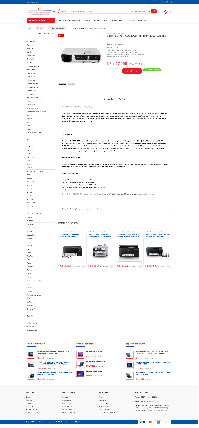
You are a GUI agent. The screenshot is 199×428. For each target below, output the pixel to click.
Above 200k (31, 203)
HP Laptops (31, 80)
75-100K (30, 199)
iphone (29, 245)
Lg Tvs (29, 302)
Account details (104, 406)
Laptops (61, 20)
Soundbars (30, 316)
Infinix (29, 242)
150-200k (30, 182)
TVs (104, 20)
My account (103, 400)
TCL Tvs (30, 319)
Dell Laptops (31, 76)
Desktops (30, 210)
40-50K (29, 192)
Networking (142, 20)
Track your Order (104, 409)
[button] (102, 34)
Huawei (29, 238)
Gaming (29, 52)
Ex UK (29, 129)
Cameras (30, 45)
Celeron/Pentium (32, 108)
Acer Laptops (31, 69)
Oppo (29, 259)
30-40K (29, 189)
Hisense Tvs (31, 298)
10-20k (29, 175)
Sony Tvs (30, 312)
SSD (28, 284)
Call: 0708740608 (166, 2)
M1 (28, 136)
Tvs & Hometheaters (34, 295)
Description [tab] (109, 99)
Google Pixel (31, 235)
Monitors (30, 220)
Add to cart (133, 71)
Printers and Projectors (57, 28)
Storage (29, 62)
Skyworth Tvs (31, 309)
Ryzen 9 (30, 157)
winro (29, 273)
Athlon (29, 101)
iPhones (97, 20)
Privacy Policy (103, 403)
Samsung (30, 266)
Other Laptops (32, 90)
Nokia (29, 252)
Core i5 (29, 118)
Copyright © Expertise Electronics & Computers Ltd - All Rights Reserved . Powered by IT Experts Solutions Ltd (57, 422)
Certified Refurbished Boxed (36, 112)
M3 (28, 143)
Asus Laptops (31, 73)
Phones (85, 20)
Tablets (29, 288)
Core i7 (29, 122)
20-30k (29, 185)
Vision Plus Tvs (32, 323)
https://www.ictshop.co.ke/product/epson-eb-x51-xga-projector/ (114, 194)
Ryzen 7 (30, 154)
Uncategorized (32, 330)
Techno (29, 270)
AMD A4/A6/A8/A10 (34, 98)
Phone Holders (32, 228)
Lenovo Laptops (32, 83)
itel (28, 249)
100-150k (30, 178)
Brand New (31, 104)
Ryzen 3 (30, 146)
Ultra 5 (29, 160)
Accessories (73, 20)
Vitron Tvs (30, 326)
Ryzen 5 (30, 150)
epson (102, 209)
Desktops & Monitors (118, 20)
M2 (28, 140)
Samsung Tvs (31, 305)
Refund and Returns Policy (107, 412)
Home (29, 28)
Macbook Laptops (33, 87)
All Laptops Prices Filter (35, 171)
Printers (131, 20)
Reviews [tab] (123, 99)
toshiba (29, 291)
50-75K (29, 196)
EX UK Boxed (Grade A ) (35, 132)
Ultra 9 (29, 168)
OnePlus (30, 256)
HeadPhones (31, 55)
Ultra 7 (29, 164)
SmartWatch (31, 59)
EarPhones (30, 48)
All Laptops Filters (33, 94)
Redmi (29, 263)
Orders (101, 397)
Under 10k (30, 206)
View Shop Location (33, 2)
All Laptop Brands (33, 66)
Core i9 (29, 126)
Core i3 (29, 115)
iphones (29, 217)
